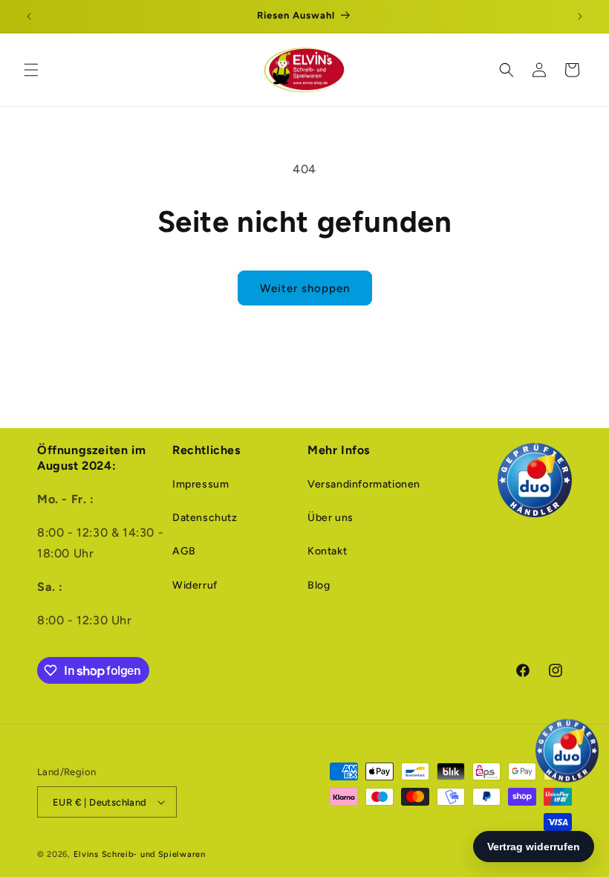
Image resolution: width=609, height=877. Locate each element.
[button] (31, 70)
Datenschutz (205, 517)
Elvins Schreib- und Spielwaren (140, 854)
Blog (318, 585)
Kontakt (327, 551)
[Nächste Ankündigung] (580, 16)
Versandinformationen (363, 484)
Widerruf (195, 585)
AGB (184, 551)
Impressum (200, 484)
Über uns (330, 517)
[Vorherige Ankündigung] (29, 16)
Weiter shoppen (305, 288)
